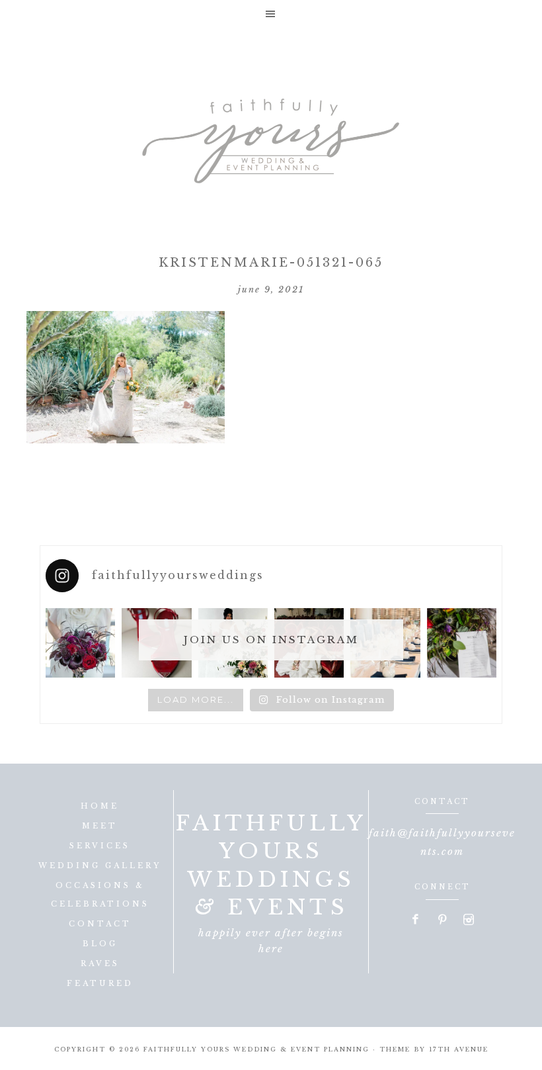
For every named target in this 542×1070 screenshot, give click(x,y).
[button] (271, 13)
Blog (100, 943)
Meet (100, 825)
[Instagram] (468, 920)
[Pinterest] (443, 920)
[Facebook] (416, 920)
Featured (100, 983)
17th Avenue (458, 1049)
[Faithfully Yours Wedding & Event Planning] (271, 136)
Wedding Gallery (99, 865)
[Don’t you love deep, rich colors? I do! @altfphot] (80, 643)
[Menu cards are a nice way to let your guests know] (461, 643)
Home (100, 806)
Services (99, 845)
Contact (100, 923)
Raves (100, 963)
